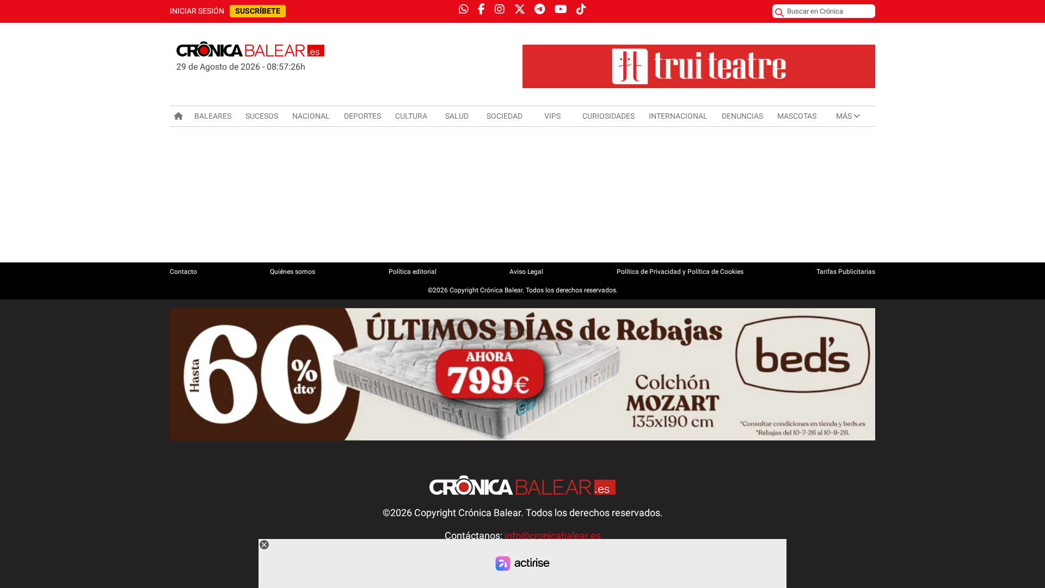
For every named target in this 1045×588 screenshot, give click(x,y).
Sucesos (261, 116)
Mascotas (796, 116)
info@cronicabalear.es (553, 535)
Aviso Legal (526, 271)
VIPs (552, 116)
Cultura (411, 116)
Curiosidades (608, 116)
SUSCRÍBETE (257, 11)
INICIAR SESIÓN (197, 11)
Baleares (212, 116)
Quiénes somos (292, 271)
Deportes (362, 116)
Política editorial (413, 271)
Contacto (183, 271)
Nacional (311, 116)
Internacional (678, 116)
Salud (457, 116)
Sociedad (504, 116)
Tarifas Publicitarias (845, 271)
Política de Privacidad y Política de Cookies (680, 271)
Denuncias (742, 116)
